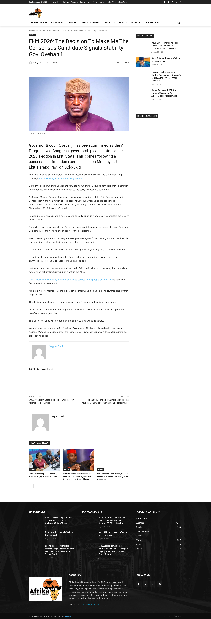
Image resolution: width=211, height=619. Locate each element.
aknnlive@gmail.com (90, 604)
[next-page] (35, 486)
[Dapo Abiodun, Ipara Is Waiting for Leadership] (143, 62)
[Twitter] (172, 2)
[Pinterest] (116, 70)
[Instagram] (168, 2)
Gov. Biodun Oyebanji (45, 369)
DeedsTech (68, 616)
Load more (158, 105)
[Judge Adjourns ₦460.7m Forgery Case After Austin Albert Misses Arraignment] (143, 94)
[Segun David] (31, 62)
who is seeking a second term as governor (60, 178)
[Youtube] (180, 2)
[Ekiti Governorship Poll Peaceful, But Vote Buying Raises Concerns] (44, 460)
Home (31, 30)
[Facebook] (164, 2)
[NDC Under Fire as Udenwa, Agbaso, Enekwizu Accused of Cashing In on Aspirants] (113, 460)
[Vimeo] (176, 2)
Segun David (39, 63)
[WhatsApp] (123, 70)
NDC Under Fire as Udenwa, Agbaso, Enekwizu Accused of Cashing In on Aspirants (112, 476)
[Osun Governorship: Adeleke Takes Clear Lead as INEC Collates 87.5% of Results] (143, 46)
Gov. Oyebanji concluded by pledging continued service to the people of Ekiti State (71, 279)
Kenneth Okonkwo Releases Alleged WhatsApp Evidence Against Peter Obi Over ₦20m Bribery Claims (78, 476)
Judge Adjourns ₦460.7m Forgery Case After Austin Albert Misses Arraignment (164, 93)
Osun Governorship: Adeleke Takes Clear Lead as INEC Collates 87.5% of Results (164, 46)
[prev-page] (30, 486)
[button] (178, 22)
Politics (38, 30)
